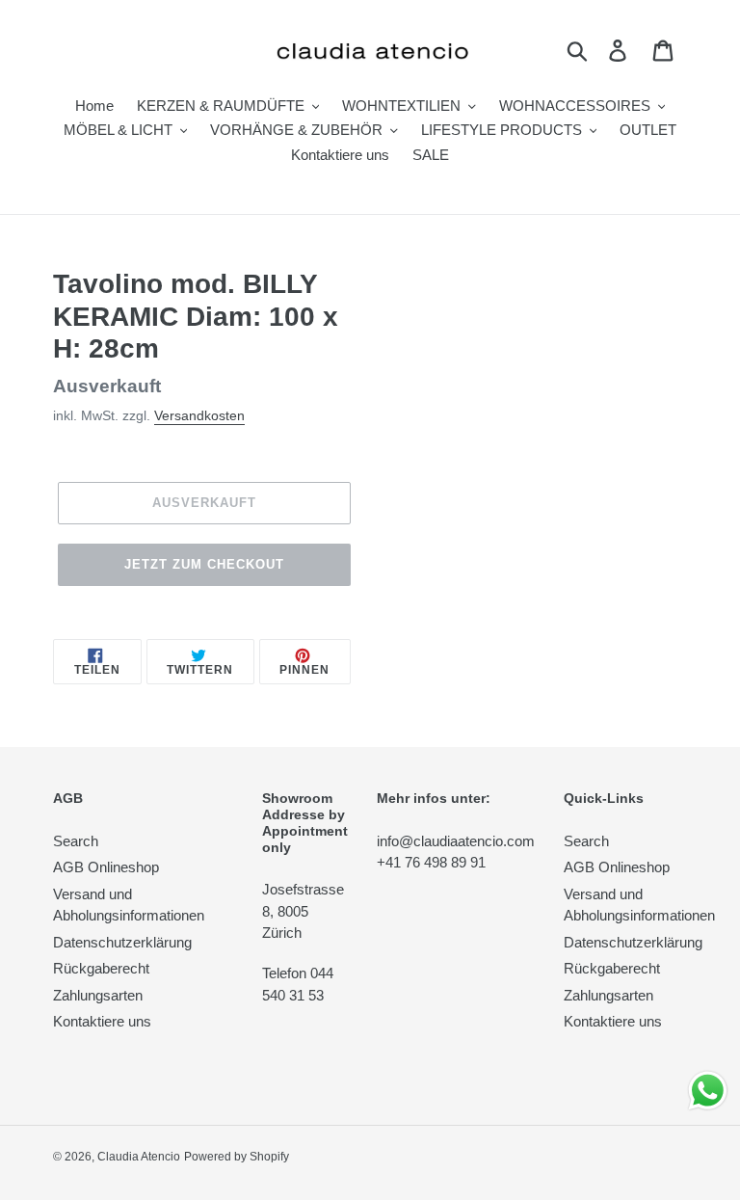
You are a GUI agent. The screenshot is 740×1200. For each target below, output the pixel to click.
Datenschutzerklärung (122, 942)
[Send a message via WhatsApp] (707, 1090)
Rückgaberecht (101, 968)
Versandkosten (199, 415)
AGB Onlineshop (106, 867)
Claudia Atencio (138, 1156)
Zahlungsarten (98, 995)
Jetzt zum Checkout (204, 564)
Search (75, 841)
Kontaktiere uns (102, 1021)
